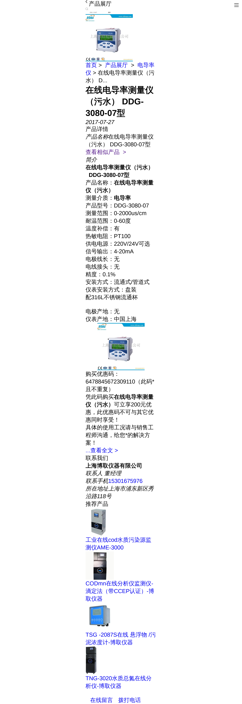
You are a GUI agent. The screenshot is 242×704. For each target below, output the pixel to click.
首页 (91, 65)
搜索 (109, 12)
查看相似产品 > (106, 152)
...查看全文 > (102, 450)
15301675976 (125, 481)
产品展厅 (116, 65)
